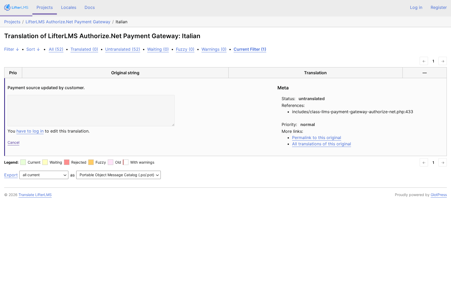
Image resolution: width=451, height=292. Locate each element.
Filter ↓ (11, 49)
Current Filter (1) (250, 49)
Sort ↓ (33, 49)
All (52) (56, 49)
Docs (90, 7)
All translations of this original (321, 143)
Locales (68, 7)
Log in (416, 7)
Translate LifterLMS (35, 194)
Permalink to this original (316, 137)
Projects (45, 7)
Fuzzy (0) (185, 49)
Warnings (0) (214, 49)
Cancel (13, 142)
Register (439, 7)
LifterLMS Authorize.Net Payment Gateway (68, 21)
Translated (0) (84, 49)
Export (11, 175)
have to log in (30, 131)
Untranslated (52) (122, 49)
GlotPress (439, 194)
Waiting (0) (158, 49)
